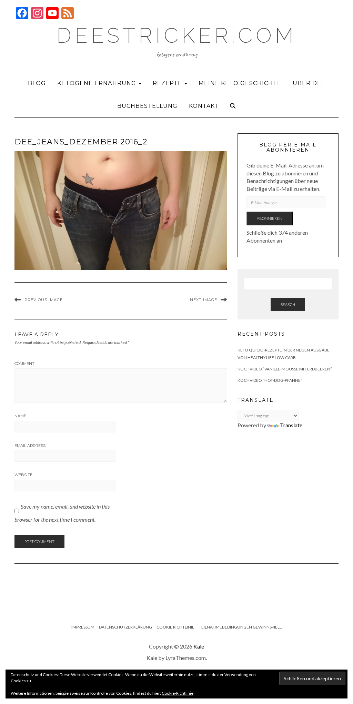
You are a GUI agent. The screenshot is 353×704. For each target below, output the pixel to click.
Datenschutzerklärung (125, 627)
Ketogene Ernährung (97, 83)
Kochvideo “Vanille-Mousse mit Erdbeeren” (285, 368)
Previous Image (43, 299)
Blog (37, 83)
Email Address (30, 445)
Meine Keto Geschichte (240, 83)
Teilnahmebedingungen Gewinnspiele (240, 627)
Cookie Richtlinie (175, 627)
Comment (24, 363)
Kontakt (204, 106)
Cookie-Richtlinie (177, 693)
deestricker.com (177, 35)
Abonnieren (269, 218)
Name (20, 416)
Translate (291, 425)
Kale (198, 646)
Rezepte (168, 83)
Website (23, 474)
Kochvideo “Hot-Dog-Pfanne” (270, 380)
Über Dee (309, 83)
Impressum (82, 627)
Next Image (203, 299)
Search (288, 304)
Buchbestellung (147, 106)
